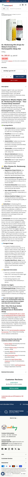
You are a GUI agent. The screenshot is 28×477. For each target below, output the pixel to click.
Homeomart (7, 468)
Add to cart (20, 76)
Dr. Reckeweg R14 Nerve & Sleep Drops (14, 315)
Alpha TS (12, 351)
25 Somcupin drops (12, 355)
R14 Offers (4, 67)
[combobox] (14, 8)
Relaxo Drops (13, 347)
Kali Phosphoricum (20, 365)
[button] (23, 4)
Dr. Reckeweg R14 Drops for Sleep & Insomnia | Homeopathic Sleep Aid (11, 15)
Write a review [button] (14, 388)
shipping (10, 61)
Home (2, 13)
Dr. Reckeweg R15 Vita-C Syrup (16, 313)
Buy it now (14, 80)
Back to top (13, 418)
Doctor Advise (8, 343)
